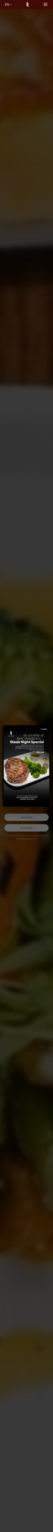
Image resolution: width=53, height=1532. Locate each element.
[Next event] (46, 766)
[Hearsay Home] (27, 4)
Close (44, 729)
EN (7, 4)
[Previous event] (7, 766)
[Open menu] (45, 4)
